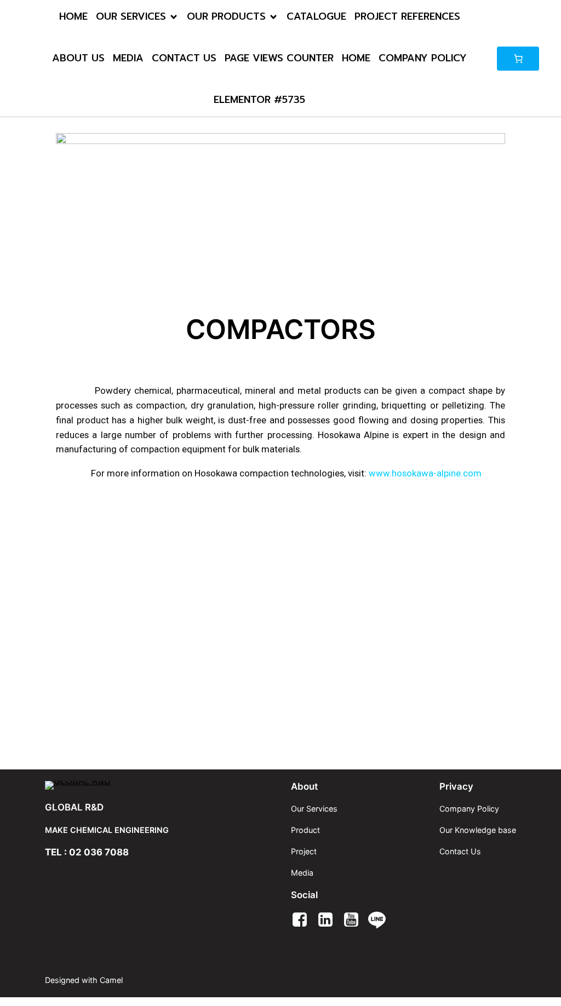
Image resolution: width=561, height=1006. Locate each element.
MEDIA (128, 58)
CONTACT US (184, 58)
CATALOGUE (316, 16)
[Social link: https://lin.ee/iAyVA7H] (381, 920)
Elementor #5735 (259, 99)
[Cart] (518, 59)
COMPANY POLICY (423, 58)
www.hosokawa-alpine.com (425, 473)
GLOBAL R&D (74, 807)
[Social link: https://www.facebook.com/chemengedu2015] (304, 920)
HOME (73, 16)
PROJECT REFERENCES (407, 16)
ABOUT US (78, 58)
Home (356, 58)
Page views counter (279, 58)
